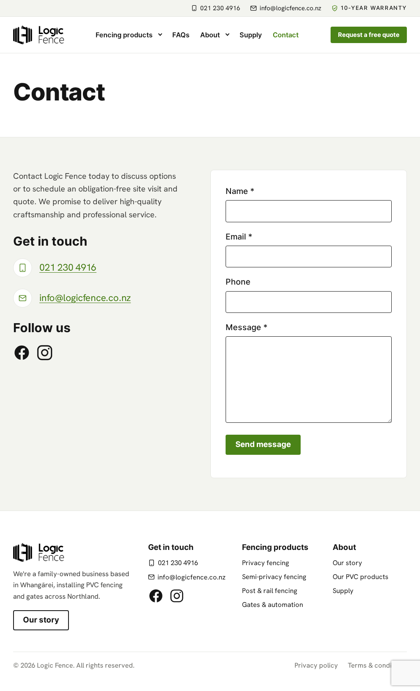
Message (246, 327)
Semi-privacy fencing (274, 576)
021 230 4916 (178, 562)
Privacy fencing (265, 562)
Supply (343, 590)
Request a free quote (368, 35)
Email (239, 237)
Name (240, 191)
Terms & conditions (377, 665)
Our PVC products (360, 576)
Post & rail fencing (269, 590)
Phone (238, 282)
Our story (41, 620)
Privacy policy (316, 665)
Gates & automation (272, 604)
